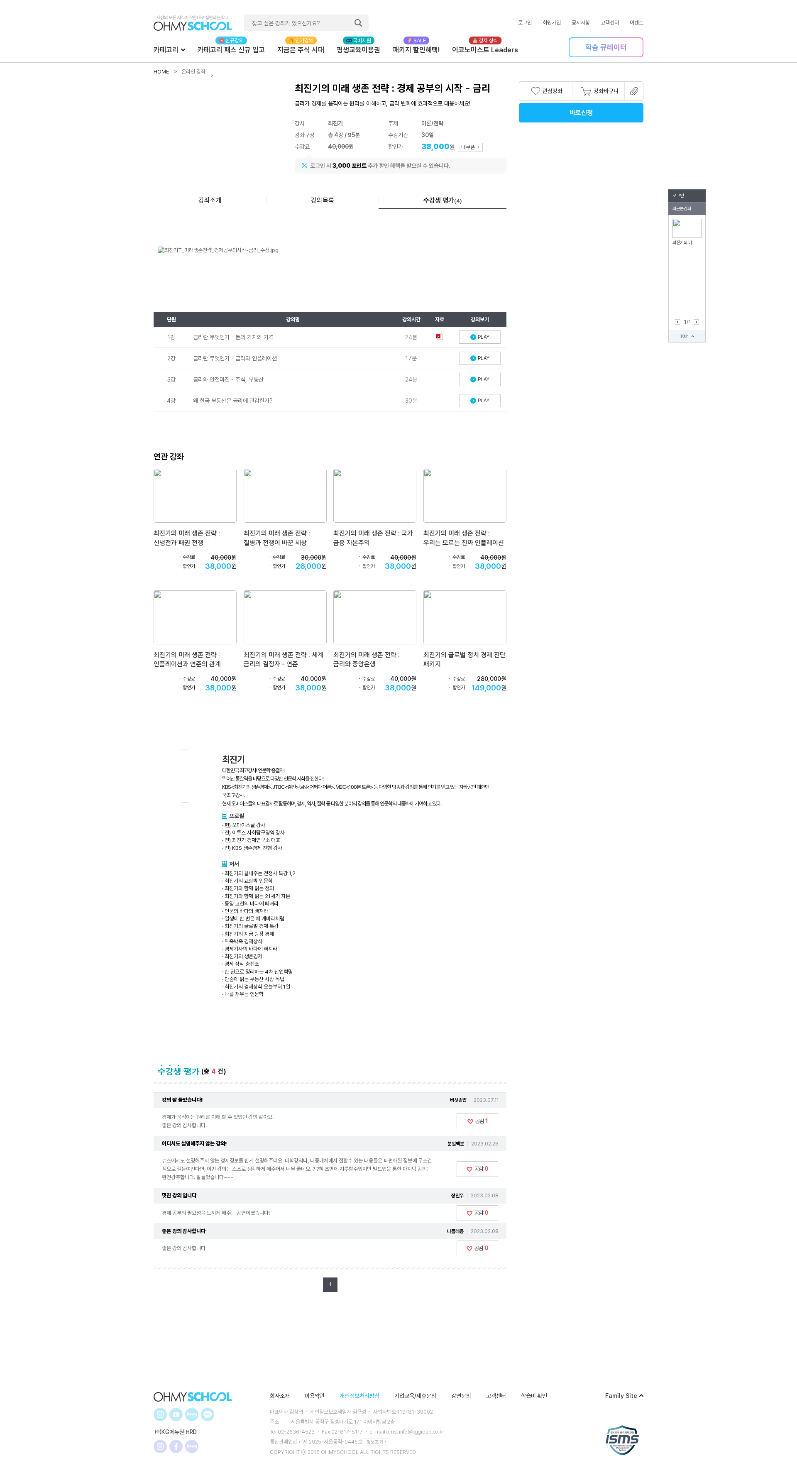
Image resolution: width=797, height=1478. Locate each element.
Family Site (621, 1396)
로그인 (525, 23)
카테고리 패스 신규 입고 (231, 50)
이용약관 (315, 1395)
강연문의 (461, 1395)
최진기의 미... (683, 242)
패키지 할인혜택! (416, 50)
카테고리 (166, 50)
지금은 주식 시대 (300, 50)
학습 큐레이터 (606, 47)
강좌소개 (210, 200)
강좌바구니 (606, 91)
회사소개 (280, 1395)
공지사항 (581, 23)
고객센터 (610, 23)
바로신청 (581, 113)
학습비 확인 (534, 1395)
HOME (161, 72)
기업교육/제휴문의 (415, 1395)
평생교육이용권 (358, 50)
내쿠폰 (468, 147)
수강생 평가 (442, 200)
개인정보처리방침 (359, 1395)
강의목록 (322, 200)
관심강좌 (552, 91)
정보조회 (375, 1442)
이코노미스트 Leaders (485, 50)
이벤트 (636, 23)
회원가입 (552, 23)
